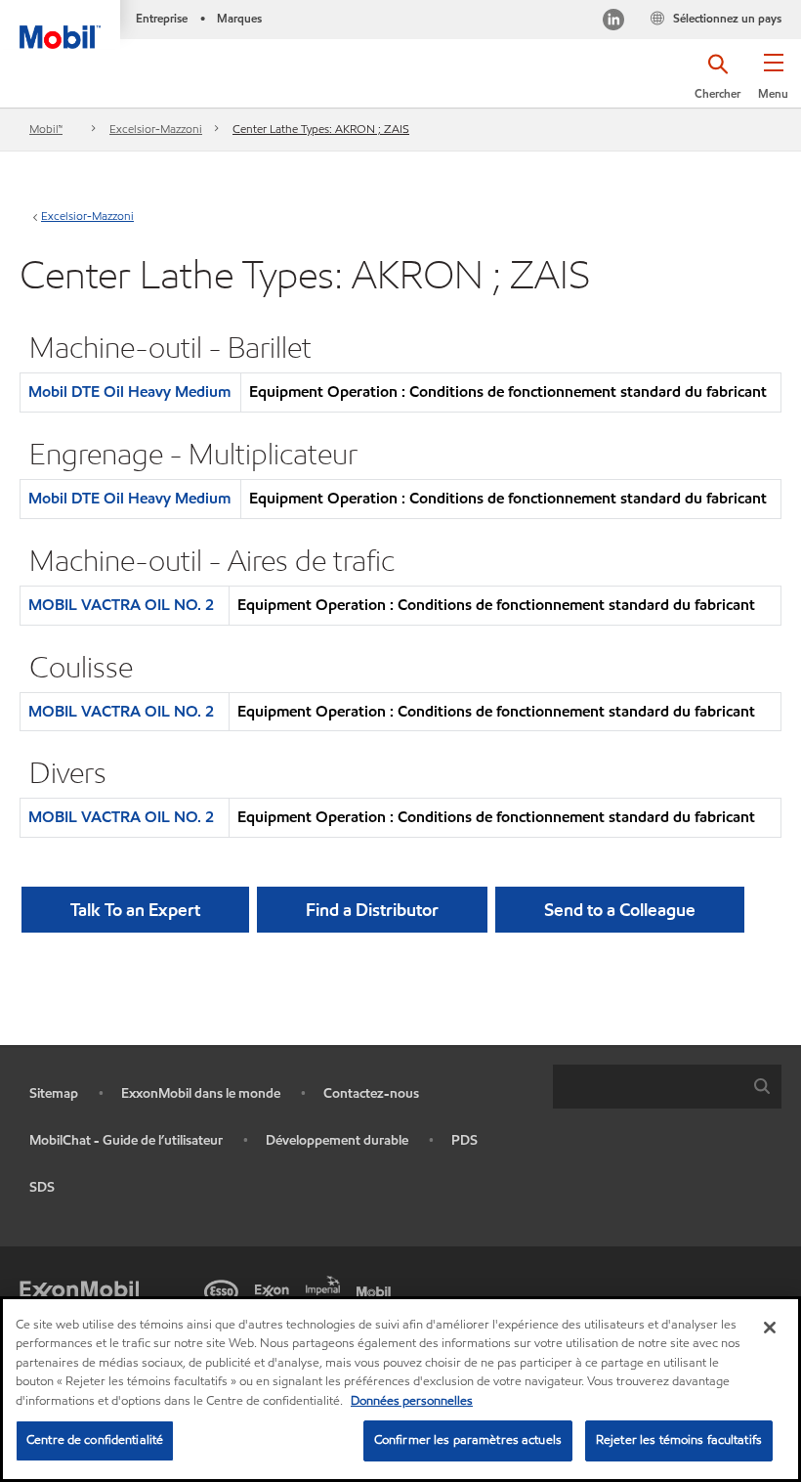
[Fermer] (769, 1327)
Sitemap (53, 1093)
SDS (42, 1187)
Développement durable (337, 1140)
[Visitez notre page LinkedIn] (613, 22)
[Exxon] (275, 1289)
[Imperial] (326, 1283)
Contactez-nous (371, 1093)
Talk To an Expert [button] (135, 909)
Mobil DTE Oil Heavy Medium (129, 391)
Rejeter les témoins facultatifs (679, 1440)
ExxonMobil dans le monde (200, 1093)
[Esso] (224, 1289)
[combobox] (667, 1087)
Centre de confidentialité (94, 1440)
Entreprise (162, 18)
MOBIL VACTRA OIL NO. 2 (121, 604)
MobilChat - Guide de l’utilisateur (126, 1140)
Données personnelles (412, 1401)
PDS (464, 1140)
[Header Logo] (60, 24)
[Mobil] (377, 1289)
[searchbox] (647, 1087)
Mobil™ (46, 128)
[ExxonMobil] (79, 1289)
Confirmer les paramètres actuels (468, 1440)
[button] (773, 83)
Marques (239, 18)
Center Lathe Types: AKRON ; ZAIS (320, 128)
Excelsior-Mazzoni (155, 128)
